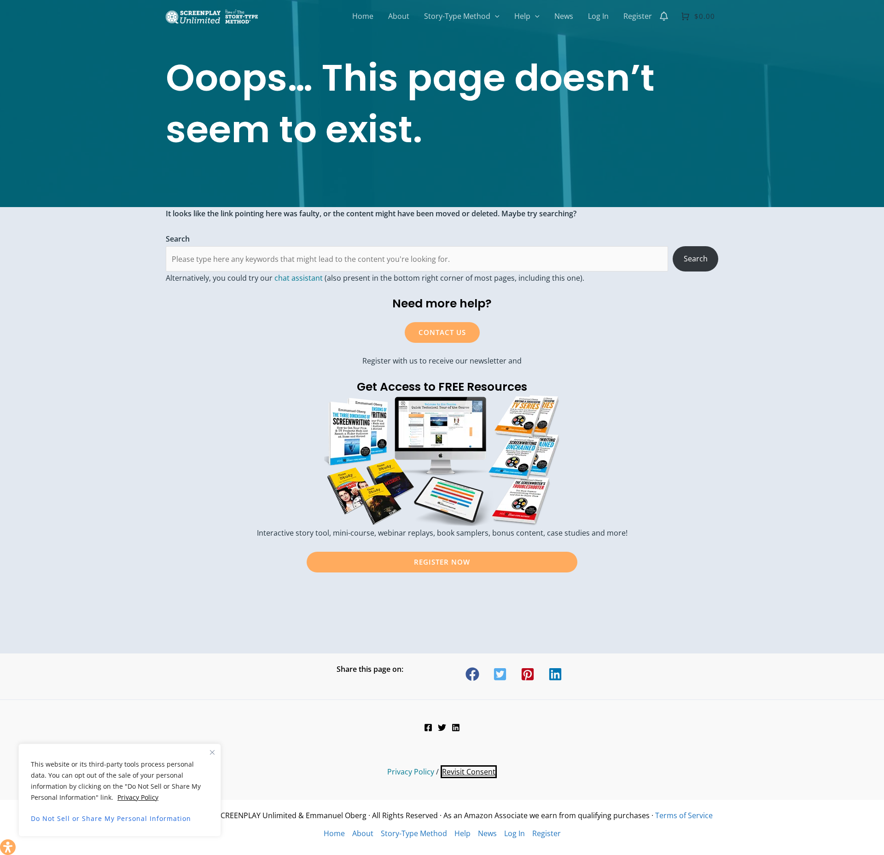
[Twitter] (442, 727)
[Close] (212, 752)
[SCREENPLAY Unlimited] (212, 15)
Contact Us (442, 332)
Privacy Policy (137, 797)
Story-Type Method (414, 833)
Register (546, 833)
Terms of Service (684, 815)
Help (462, 833)
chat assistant (298, 278)
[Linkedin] (456, 727)
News (487, 833)
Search (696, 259)
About (362, 833)
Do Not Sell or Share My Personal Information (111, 818)
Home (334, 833)
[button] (495, 16)
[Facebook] (428, 727)
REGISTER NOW (442, 561)
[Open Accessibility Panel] (8, 847)
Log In (514, 833)
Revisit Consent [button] (468, 772)
